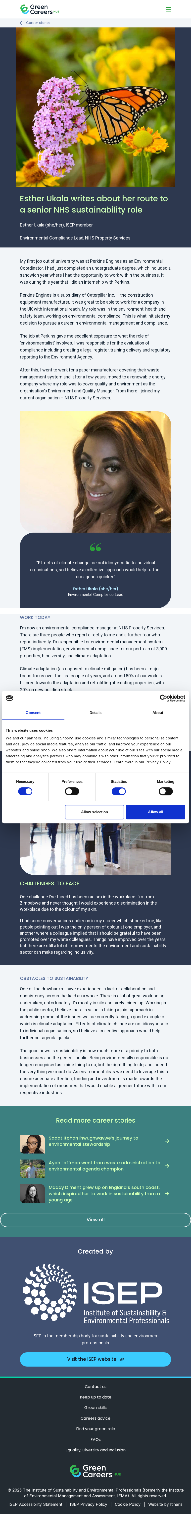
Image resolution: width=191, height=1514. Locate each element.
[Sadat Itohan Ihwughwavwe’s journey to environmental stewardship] (32, 1144)
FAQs (96, 1439)
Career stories (38, 22)
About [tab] (157, 712)
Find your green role (95, 1429)
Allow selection (94, 812)
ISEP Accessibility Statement (37, 1504)
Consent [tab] (33, 712)
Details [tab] (96, 712)
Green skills (95, 1407)
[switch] (72, 791)
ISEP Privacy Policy (91, 1504)
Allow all (155, 812)
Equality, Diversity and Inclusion (95, 1450)
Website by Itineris (165, 1504)
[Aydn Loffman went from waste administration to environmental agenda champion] (32, 1169)
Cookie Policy (130, 1504)
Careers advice (95, 1418)
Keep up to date (95, 1397)
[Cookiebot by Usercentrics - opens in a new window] (163, 698)
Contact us (95, 1387)
